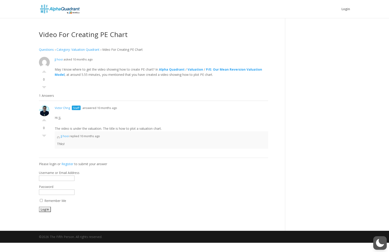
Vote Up (44, 70)
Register (67, 164)
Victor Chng (62, 108)
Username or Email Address (59, 173)
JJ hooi (59, 59)
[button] (380, 243)
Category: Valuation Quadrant (78, 49)
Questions (46, 49)
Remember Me (54, 201)
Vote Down (44, 88)
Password (46, 187)
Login (346, 9)
